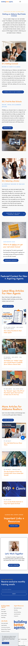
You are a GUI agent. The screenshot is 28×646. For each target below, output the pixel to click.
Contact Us (16, 616)
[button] (7, 127)
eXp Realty (8, 441)
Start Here (3, 609)
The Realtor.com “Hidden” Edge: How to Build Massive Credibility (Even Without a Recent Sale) (13, 362)
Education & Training (5, 631)
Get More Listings (10, 327)
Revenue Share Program (6, 629)
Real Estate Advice (9, 328)
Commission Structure (5, 627)
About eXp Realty (4, 623)
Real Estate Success (17, 608)
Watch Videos (4, 613)
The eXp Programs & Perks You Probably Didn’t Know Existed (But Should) (13, 473)
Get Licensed (3, 615)
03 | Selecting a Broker (10, 181)
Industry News (16, 469)
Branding (8, 357)
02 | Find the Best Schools (12, 101)
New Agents (20, 327)
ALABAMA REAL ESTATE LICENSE (14, 514)
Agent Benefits (4, 625)
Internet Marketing (17, 612)
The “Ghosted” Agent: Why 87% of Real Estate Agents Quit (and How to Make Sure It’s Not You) (14, 392)
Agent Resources (19, 606)
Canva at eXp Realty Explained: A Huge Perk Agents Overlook (13, 502)
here (3, 640)
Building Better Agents (5, 606)
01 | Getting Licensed (10, 63)
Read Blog (3, 617)
